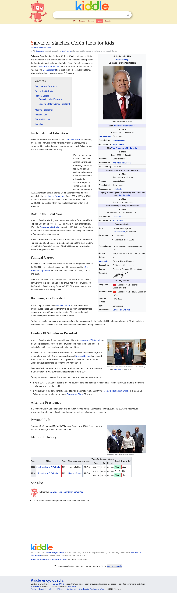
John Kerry (118, 369)
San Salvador (125, 195)
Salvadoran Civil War (121, 309)
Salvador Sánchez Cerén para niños (66, 491)
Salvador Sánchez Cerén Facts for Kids (49, 559)
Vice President (105, 136)
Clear (123, 15)
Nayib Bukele (118, 144)
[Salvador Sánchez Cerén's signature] (121, 274)
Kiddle (33, 589)
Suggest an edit (114, 566)
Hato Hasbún (118, 189)
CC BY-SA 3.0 (58, 584)
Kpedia (99, 21)
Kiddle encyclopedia (54, 552)
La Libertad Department (55, 196)
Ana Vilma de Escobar (122, 162)
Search (128, 15)
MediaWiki (72, 586)
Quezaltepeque (119, 231)
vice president (49, 69)
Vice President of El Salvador (124, 148)
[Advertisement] (88, 31)
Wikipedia (35, 586)
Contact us (71, 589)
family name (66, 51)
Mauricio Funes (119, 140)
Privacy (60, 589)
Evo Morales (118, 220)
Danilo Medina (119, 216)
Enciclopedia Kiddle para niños (91, 589)
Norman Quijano (83, 355)
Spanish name (41, 51)
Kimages (91, 21)
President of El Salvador (124, 125)
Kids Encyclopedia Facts (41, 47)
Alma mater (103, 261)
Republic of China (75, 394)
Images (82, 21)
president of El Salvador (50, 66)
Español (108, 21)
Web (74, 21)
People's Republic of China (115, 390)
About (51, 589)
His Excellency (122, 59)
